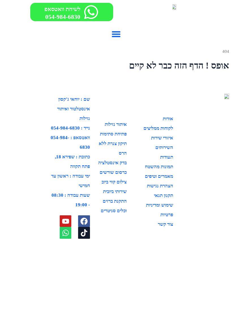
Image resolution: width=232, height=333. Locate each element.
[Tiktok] (84, 233)
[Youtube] (66, 221)
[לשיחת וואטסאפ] (91, 12)
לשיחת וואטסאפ (62, 9)
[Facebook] (84, 221)
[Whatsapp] (66, 233)
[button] (116, 34)
